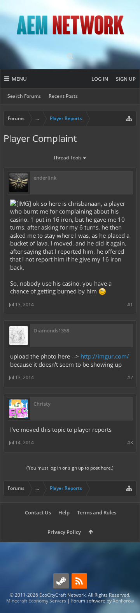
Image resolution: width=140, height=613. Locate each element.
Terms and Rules (96, 512)
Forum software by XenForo (102, 600)
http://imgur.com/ (104, 356)
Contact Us (38, 512)
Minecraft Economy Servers (36, 600)
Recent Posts (63, 96)
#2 (130, 377)
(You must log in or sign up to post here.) (70, 468)
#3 (130, 442)
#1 (130, 304)
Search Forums (24, 96)
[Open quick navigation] (129, 118)
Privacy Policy (64, 531)
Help (64, 512)
